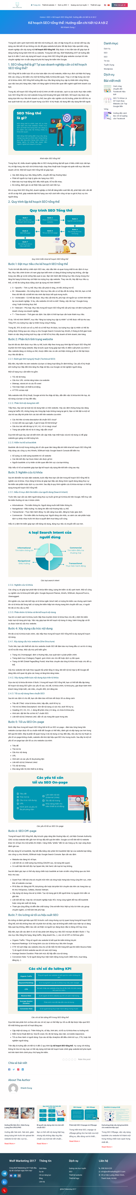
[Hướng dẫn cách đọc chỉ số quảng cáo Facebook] (107, 115)
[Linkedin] (23, 1069)
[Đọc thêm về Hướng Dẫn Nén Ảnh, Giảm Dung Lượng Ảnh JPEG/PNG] (19, 1113)
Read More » (9, 1144)
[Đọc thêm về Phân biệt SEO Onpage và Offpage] (84, 1113)
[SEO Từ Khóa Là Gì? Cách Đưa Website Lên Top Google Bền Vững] (107, 100)
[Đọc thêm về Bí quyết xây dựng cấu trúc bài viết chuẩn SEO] (52, 1113)
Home (42, 17)
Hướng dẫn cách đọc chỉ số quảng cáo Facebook (120, 116)
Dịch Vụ (107, 49)
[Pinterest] (18, 1069)
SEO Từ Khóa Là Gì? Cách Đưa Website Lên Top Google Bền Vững (115, 103)
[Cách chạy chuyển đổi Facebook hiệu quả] (107, 88)
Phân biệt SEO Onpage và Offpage (83, 1125)
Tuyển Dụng (109, 65)
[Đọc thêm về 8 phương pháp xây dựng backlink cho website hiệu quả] (117, 1113)
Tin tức (107, 61)
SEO (48, 17)
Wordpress (108, 69)
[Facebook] (9, 1069)
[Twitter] (14, 1069)
